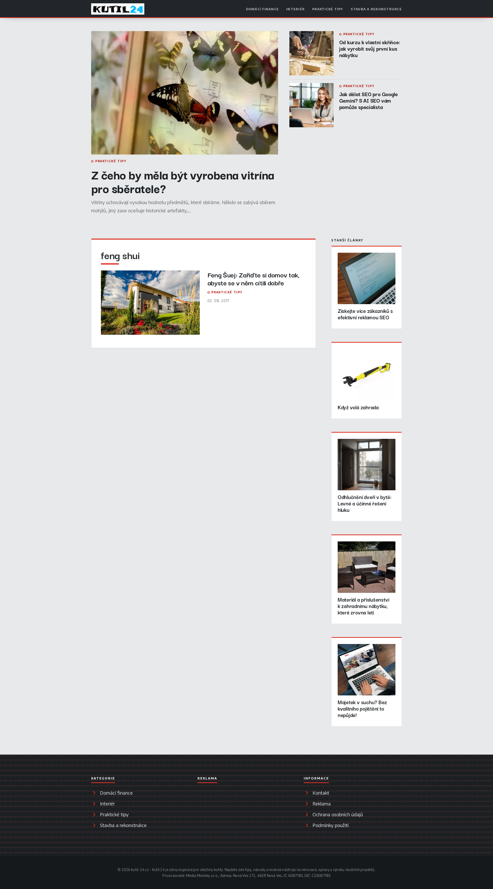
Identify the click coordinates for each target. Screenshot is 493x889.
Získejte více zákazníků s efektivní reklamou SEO (365, 314)
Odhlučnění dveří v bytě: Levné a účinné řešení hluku (365, 503)
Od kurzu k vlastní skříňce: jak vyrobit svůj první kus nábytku (369, 48)
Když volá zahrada (358, 407)
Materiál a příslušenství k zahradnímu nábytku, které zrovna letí (363, 605)
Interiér (295, 9)
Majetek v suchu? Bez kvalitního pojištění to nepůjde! (362, 708)
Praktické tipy (327, 9)
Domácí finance (262, 9)
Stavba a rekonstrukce (376, 9)
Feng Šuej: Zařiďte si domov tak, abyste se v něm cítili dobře (253, 278)
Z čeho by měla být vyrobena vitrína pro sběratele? (182, 181)
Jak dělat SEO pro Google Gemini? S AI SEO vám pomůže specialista (368, 100)
